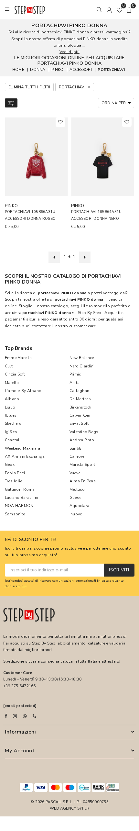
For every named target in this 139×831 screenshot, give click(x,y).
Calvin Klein (80, 415)
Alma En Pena (83, 481)
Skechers (13, 423)
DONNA (37, 69)
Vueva (75, 473)
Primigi (76, 374)
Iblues (10, 415)
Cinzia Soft (15, 374)
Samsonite (15, 514)
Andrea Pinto (82, 440)
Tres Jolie (13, 481)
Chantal (12, 440)
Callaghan (79, 390)
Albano (12, 398)
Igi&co (11, 431)
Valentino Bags (84, 431)
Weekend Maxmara (22, 448)
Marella (12, 382)
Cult (9, 366)
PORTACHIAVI (111, 69)
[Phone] (34, 716)
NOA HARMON (19, 505)
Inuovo (76, 514)
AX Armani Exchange (24, 456)
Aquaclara (79, 505)
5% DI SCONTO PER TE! (31, 540)
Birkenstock (80, 407)
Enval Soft (79, 423)
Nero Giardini (82, 366)
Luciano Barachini (21, 497)
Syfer (83, 808)
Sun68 (75, 448)
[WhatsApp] (24, 716)
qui (24, 586)
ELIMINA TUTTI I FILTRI (29, 87)
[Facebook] (6, 716)
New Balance (82, 357)
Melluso (77, 489)
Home (18, 69)
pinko (57, 69)
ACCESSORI (81, 69)
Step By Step (90, 312)
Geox (10, 464)
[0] (119, 9)
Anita (75, 382)
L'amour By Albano (23, 390)
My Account (19, 750)
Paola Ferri (15, 473)
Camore (77, 456)
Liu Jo (10, 407)
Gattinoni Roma (20, 489)
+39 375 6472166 (19, 686)
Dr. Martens (80, 398)
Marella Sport (82, 464)
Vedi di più (69, 51)
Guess (75, 497)
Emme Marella (18, 357)
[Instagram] (14, 716)
